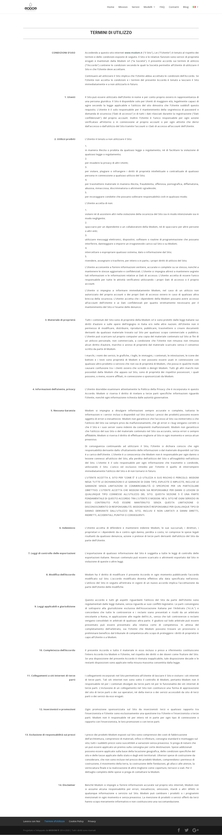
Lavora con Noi (31, 821)
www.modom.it (133, 52)
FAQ (162, 7)
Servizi (135, 7)
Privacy (92, 821)
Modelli (148, 7)
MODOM (53, 830)
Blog (186, 7)
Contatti (174, 7)
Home (110, 7)
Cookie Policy (76, 821)
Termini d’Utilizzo (54, 821)
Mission (123, 7)
